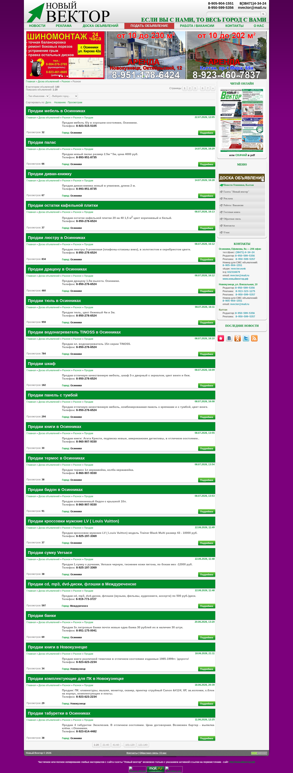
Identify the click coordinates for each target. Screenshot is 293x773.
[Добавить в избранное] (221, 338)
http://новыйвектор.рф (242, 762)
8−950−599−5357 (245, 259)
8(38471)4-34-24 (253, 3)
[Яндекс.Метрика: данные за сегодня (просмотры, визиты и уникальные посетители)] (137, 769)
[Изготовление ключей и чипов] (75, 76)
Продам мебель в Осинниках (56, 111)
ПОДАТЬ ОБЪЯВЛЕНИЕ (149, 26)
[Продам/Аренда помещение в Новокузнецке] (138, 76)
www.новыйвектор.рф (235, 278)
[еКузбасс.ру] (174, 771)
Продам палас (42, 142)
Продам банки (42, 615)
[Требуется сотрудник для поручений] (224, 76)
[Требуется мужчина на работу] (227, 76)
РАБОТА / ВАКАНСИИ (197, 26)
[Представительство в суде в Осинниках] (156, 76)
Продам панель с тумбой (53, 395)
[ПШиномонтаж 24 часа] (62, 76)
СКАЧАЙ (241, 155)
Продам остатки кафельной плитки (63, 205)
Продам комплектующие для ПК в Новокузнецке (76, 678)
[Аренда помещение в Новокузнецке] (65, 76)
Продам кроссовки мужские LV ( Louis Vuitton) (73, 521)
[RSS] (254, 338)
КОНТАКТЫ (234, 26)
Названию (60, 102)
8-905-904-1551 (221, 3)
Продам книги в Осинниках (54, 426)
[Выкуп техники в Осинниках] (159, 76)
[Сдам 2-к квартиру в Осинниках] (240, 76)
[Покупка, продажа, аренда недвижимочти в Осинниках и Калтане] (234, 76)
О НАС (259, 26)
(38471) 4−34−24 (245, 252)
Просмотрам (75, 102)
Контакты (132, 753)
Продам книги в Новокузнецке (57, 647)
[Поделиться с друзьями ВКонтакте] (229, 338)
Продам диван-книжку (50, 174)
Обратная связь (149, 753)
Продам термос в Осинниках (56, 458)
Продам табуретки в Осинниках (59, 713)
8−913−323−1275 (245, 291)
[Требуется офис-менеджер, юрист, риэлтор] (232, 76)
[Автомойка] (59, 76)
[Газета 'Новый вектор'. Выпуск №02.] (242, 152)
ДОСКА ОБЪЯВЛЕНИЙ (100, 26)
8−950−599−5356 (245, 255)
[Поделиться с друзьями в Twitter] (246, 338)
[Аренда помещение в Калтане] (67, 76)
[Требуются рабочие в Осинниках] (237, 76)
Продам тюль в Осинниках (54, 300)
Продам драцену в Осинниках (57, 269)
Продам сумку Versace (50, 552)
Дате (48, 102)
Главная (30, 81)
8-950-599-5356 (221, 8)
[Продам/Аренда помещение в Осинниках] (149, 76)
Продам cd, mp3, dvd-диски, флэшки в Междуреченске (82, 584)
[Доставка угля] (72, 76)
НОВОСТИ (37, 26)
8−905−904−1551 (232, 265)
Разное (66, 81)
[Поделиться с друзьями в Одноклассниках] (237, 338)
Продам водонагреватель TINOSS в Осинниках (74, 332)
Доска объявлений (48, 81)
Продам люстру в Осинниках (56, 237)
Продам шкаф (42, 363)
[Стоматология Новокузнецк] (78, 76)
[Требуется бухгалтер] (221, 76)
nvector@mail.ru (239, 275)
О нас (163, 753)
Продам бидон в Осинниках (55, 489)
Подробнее (206, 133)
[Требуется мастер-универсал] (229, 76)
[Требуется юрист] (219, 76)
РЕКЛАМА (64, 26)
